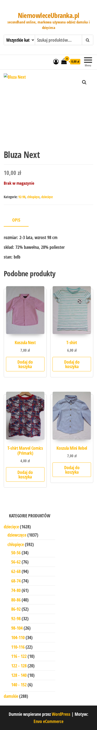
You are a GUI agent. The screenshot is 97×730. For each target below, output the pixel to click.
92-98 (21, 196)
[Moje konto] (56, 61)
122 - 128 (19, 666)
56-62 (16, 562)
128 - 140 (19, 675)
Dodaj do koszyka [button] (25, 364)
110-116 (18, 647)
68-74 (16, 581)
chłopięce (33, 196)
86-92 (16, 609)
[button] (84, 82)
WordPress (61, 714)
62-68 (16, 571)
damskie (11, 696)
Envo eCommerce (48, 721)
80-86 (16, 600)
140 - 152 (19, 685)
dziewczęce (16, 535)
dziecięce (47, 196)
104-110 (18, 637)
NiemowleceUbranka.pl (48, 15)
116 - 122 (19, 656)
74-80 (16, 590)
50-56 (16, 553)
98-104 (17, 628)
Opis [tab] (16, 220)
